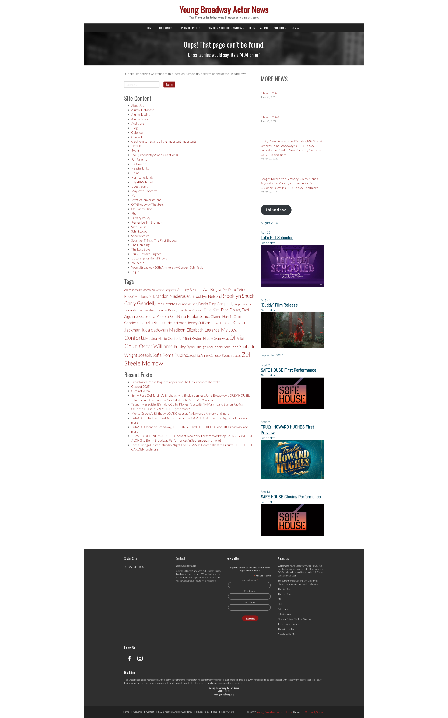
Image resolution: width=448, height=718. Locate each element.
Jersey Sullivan (198, 323)
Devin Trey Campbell (215, 303)
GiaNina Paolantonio (189, 316)
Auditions (137, 123)
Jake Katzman (176, 323)
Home (149, 28)
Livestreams (139, 186)
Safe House (139, 227)
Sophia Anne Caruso (205, 355)
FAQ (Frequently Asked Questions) (154, 155)
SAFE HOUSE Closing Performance (291, 497)
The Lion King (140, 245)
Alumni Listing (140, 114)
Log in (135, 272)
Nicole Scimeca (215, 338)
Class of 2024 (140, 391)
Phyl (134, 213)
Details (136, 146)
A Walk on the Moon (287, 634)
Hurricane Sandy (142, 177)
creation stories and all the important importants (164, 141)
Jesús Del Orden (221, 323)
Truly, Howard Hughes (146, 254)
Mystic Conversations (146, 200)
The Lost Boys (140, 249)
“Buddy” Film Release (279, 305)
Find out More (268, 243)
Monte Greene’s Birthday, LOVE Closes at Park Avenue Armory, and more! (180, 413)
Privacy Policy (140, 218)
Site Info (279, 28)
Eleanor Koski (166, 310)
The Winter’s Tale (286, 629)
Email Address (249, 580)
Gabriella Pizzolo (154, 316)
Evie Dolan (230, 309)
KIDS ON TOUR (136, 567)
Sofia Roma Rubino (170, 355)
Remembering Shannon (146, 222)
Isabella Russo (152, 322)
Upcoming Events (190, 28)
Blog (252, 28)
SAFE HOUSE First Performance (288, 370)
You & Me (137, 263)
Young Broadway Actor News (224, 9)
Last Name (249, 602)
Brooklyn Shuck (237, 296)
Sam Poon (231, 347)
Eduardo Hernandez (139, 310)
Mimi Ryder (192, 338)
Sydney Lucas (231, 355)
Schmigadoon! (140, 231)
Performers (165, 28)
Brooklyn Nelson (206, 296)
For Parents (139, 159)
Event (135, 150)
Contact (297, 28)
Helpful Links (140, 168)
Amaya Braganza (166, 289)
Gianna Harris (221, 316)
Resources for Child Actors (225, 28)
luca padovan (155, 330)
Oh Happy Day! (141, 209)
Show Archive (140, 236)
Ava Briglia (212, 289)
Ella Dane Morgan (189, 310)
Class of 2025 (140, 386)
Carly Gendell (139, 303)
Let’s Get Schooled (277, 238)
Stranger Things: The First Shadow (154, 240)
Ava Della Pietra (233, 290)
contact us (206, 683)
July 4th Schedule (143, 182)
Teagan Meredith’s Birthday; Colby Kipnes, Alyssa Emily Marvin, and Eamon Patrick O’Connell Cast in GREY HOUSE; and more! (290, 183)
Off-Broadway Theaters (147, 204)
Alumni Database (142, 110)
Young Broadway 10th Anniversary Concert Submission (168, 267)
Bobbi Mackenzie (138, 296)
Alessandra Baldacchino (139, 290)
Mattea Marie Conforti (163, 338)
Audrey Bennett (189, 289)
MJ (133, 195)
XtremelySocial (314, 712)
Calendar (137, 132)
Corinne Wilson (186, 304)
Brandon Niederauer (171, 296)
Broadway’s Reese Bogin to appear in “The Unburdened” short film (175, 382)
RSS (215, 711)
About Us (137, 105)
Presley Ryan (184, 346)
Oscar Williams (156, 346)
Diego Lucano (242, 304)
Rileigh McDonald (209, 347)
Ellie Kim (212, 309)
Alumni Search (140, 119)
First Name (249, 591)
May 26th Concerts (144, 191)
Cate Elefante (165, 304)
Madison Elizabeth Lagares (194, 329)
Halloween (138, 164)
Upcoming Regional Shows (149, 258)
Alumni (264, 28)
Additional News (276, 209)
